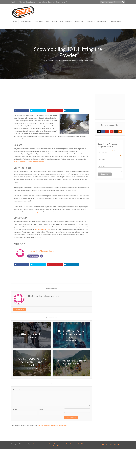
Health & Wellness (66, 21)
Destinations (24, 21)
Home (15, 21)
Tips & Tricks (38, 21)
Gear (47, 21)
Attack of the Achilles (32, 334)
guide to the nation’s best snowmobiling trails (29, 162)
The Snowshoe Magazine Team (55, 60)
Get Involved (101, 21)
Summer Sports (116, 21)
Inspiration (79, 21)
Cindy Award (90, 21)
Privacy (83, 444)
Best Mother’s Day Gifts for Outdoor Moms (71, 362)
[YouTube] (111, 131)
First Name (101, 159)
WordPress (33, 444)
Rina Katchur (72, 340)
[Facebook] (103, 131)
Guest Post (51, 2)
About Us (64, 2)
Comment (16, 390)
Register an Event (42, 2)
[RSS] (120, 131)
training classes (37, 212)
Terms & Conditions (55, 446)
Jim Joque (33, 337)
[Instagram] (99, 131)
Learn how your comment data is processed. (52, 425)
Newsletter (14, 2)
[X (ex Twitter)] (116, 131)
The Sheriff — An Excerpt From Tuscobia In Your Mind (71, 334)
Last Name (101, 166)
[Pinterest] (107, 131)
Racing (54, 21)
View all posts (19, 309)
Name (15, 409)
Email (41, 409)
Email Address (109, 153)
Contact (58, 2)
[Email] (41, 256)
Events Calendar (30, 2)
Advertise (22, 2)
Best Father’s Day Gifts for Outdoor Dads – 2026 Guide (32, 362)
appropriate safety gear (43, 229)
